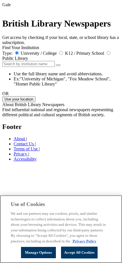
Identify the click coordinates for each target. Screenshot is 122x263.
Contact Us (24, 143)
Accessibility (25, 159)
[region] (61, 229)
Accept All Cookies (79, 252)
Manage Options (38, 252)
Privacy (21, 154)
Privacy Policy (84, 241)
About (20, 138)
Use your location (19, 99)
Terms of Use (26, 148)
